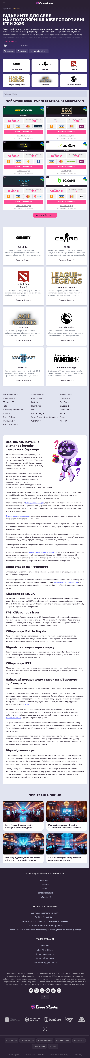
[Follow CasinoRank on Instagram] (36, 990)
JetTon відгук (66, 171)
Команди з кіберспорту (34, 503)
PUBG (5, 413)
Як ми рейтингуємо (45, 958)
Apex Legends (37, 394)
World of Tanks (10, 424)
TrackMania (8, 421)
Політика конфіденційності (45, 962)
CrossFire (64, 398)
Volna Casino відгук (23, 206)
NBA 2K (34, 409)
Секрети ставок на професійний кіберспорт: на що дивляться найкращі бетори (45, 929)
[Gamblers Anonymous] (81, 1019)
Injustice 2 (64, 406)
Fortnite (35, 402)
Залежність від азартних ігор (59, 1055)
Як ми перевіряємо (45, 954)
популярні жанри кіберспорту (66, 582)
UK (44, 997)
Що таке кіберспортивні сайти (45, 913)
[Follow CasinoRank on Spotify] (53, 990)
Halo (5, 406)
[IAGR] (69, 1019)
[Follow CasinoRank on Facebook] (31, 990)
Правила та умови (13, 1055)
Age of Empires (10, 394)
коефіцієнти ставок (13, 718)
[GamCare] (53, 1019)
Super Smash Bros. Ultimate (44, 417)
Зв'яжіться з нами (45, 950)
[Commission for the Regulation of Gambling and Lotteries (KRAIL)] (12, 1019)
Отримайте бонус (23, 132)
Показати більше (43, 215)
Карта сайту (78, 1055)
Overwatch (65, 409)
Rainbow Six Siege (45, 893)
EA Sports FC (8, 402)
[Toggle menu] (4, 3)
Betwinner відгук (23, 135)
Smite (62, 413)
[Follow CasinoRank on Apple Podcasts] (59, 990)
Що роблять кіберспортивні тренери (45, 925)
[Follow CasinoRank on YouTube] (47, 990)
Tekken (63, 417)
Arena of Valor (66, 394)
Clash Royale (37, 398)
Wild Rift (64, 421)
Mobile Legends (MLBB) (13, 409)
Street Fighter (9, 417)
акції (27, 704)
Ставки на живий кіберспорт (17, 516)
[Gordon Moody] (32, 1019)
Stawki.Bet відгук (23, 171)
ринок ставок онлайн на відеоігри (42, 552)
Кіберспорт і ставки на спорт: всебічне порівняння (45, 921)
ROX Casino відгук (66, 135)
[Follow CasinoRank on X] (42, 990)
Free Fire (64, 402)
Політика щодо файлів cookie (35, 1055)
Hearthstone (37, 406)
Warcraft (35, 421)
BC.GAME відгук (66, 206)
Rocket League (38, 413)
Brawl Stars (8, 398)
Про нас (45, 945)
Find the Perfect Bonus (45, 917)
